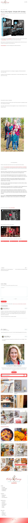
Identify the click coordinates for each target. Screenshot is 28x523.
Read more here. (3, 14)
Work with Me (4, 515)
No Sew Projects (4, 488)
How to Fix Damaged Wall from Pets (19, 408)
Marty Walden (5, 308)
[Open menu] (25, 2)
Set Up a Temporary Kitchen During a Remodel (6, 408)
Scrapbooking (4, 489)
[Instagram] (15, 519)
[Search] (25, 375)
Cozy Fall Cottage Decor (4, 471)
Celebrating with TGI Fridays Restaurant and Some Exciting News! (7, 269)
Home (1, 9)
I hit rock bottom (3, 45)
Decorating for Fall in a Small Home (6, 456)
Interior (3, 506)
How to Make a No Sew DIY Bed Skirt (20, 423)
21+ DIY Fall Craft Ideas (17, 471)
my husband (9, 38)
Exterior (3, 507)
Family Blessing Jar (17, 456)
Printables (3, 487)
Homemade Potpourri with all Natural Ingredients (6, 441)
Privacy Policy (14, 518)
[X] (14, 519)
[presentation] (7, 385)
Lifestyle (4, 9)
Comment (3, 287)
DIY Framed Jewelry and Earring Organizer (19, 393)
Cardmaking (4, 490)
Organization (4, 495)
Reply (26, 308)
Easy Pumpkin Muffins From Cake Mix (20, 441)
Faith (6, 9)
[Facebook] (12, 519)
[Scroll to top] (26, 520)
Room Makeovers (4, 497)
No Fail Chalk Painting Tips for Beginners (7, 392)
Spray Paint (3, 505)
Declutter (3, 496)
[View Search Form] (26, 2)
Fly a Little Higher (12, 207)
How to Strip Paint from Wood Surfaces (21, 269)
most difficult (4, 39)
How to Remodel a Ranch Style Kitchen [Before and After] (7, 424)
